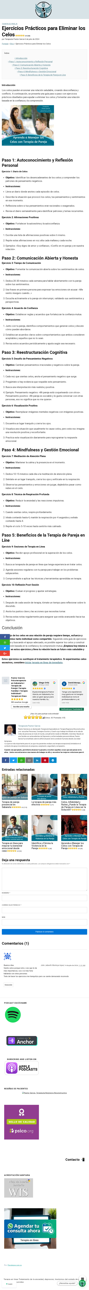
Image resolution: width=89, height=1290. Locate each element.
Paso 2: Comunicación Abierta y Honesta (31, 65)
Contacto (72, 1159)
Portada (5, 44)
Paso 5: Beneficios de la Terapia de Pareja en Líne (43, 75)
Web (3, 917)
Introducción (20, 58)
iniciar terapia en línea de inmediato (44, 662)
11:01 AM (82, 965)
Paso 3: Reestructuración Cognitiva (31, 68)
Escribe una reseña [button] (21, 707)
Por (13, 1265)
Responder (8, 985)
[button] (82, 1283)
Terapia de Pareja (9, 24)
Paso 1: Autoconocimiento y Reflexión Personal (30, 61)
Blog (12, 44)
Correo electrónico (11, 905)
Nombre (6, 893)
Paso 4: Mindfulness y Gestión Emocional (36, 71)
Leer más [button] (36, 703)
